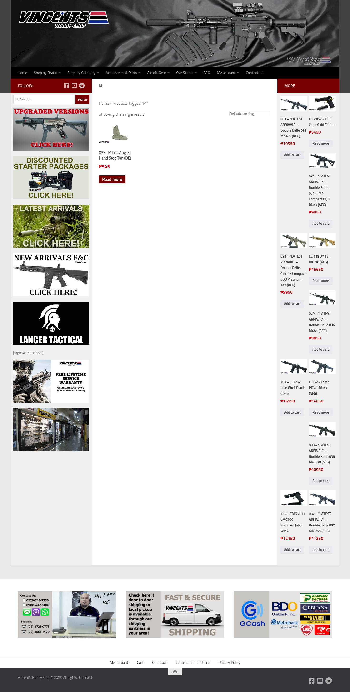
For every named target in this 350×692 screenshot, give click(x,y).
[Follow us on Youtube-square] (74, 85)
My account (226, 72)
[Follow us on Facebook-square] (66, 85)
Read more (112, 179)
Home (22, 72)
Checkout (159, 662)
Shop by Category (81, 72)
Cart (140, 662)
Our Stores (184, 72)
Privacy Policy (229, 662)
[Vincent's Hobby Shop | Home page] (65, 19)
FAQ (206, 72)
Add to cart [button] (292, 155)
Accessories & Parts (121, 72)
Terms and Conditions (193, 662)
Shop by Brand (45, 72)
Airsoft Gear (156, 72)
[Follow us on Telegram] (82, 85)
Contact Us (254, 72)
